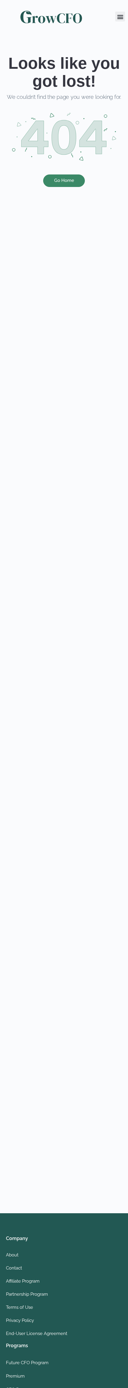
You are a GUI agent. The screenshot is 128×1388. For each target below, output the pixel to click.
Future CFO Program (27, 1362)
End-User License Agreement (36, 1333)
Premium (15, 1376)
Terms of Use (19, 1307)
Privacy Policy (20, 1320)
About (12, 1255)
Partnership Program (27, 1294)
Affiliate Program (23, 1281)
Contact (14, 1268)
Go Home (64, 180)
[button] (120, 16)
